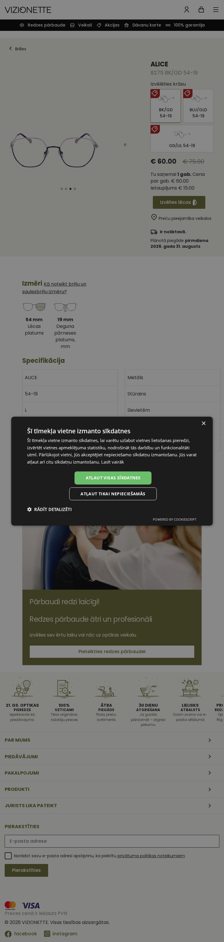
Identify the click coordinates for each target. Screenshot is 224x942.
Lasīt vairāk (112, 462)
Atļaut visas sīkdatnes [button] (113, 477)
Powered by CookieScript (174, 519)
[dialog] (112, 470)
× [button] (203, 423)
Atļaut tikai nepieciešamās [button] (112, 493)
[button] (49, 509)
